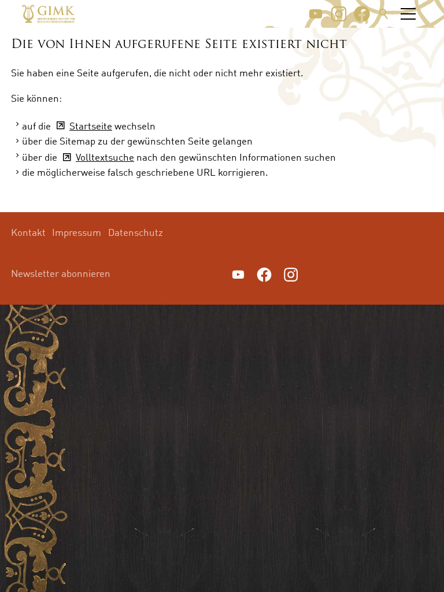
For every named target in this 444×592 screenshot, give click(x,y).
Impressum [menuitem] (76, 232)
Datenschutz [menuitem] (135, 232)
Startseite (90, 126)
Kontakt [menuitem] (28, 232)
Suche (383, 13)
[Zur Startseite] (48, 14)
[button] (315, 13)
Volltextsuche (105, 157)
